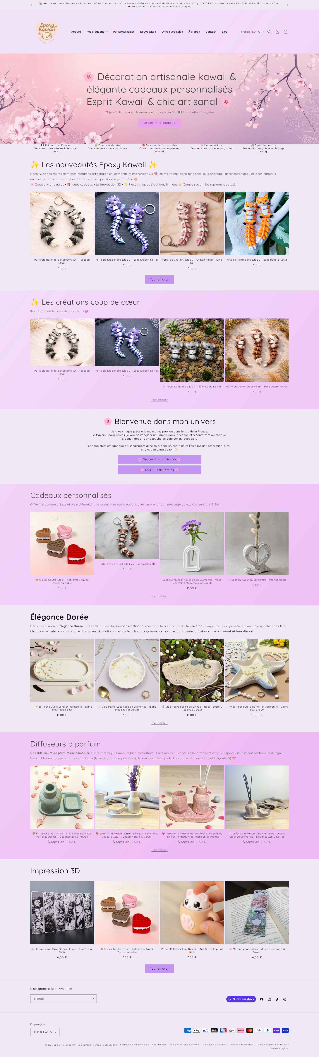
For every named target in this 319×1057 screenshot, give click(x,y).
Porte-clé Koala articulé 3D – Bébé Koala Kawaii (192, 386)
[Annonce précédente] (32, 4)
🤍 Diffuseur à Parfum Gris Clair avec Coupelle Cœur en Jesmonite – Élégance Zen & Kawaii (257, 835)
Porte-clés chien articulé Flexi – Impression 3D (127, 563)
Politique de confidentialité (134, 1044)
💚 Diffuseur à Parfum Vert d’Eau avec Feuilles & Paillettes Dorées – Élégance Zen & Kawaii (62, 835)
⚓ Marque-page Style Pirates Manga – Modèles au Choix (62, 950)
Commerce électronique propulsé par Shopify (92, 1045)
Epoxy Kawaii (61, 1045)
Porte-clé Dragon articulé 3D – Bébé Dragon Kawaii (126, 259)
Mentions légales (280, 1048)
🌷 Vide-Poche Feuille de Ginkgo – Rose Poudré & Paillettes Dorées (192, 708)
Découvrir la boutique (159, 122)
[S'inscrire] (92, 998)
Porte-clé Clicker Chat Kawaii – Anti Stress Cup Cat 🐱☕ (192, 950)
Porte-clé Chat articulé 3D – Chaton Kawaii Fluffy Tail (192, 261)
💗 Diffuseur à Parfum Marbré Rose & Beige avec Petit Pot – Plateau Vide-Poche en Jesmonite (192, 835)
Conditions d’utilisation (215, 1044)
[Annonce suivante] (287, 4)
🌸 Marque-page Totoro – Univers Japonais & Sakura (257, 950)
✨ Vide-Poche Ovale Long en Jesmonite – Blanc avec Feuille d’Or (62, 708)
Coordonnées (159, 1044)
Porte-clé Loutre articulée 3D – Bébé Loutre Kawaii (257, 386)
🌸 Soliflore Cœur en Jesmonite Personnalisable (257, 579)
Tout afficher (159, 279)
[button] (269, 32)
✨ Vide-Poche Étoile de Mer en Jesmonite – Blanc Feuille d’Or (257, 708)
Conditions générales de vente (273, 1044)
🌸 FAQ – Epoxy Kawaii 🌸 (159, 470)
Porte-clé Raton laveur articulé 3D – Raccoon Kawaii (62, 261)
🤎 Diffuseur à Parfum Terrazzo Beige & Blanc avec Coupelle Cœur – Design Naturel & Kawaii (127, 835)
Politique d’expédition (242, 1044)
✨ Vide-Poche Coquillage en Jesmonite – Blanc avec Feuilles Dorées (127, 708)
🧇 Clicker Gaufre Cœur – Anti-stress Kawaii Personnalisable (62, 581)
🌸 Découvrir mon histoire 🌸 (159, 459)
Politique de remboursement (185, 1044)
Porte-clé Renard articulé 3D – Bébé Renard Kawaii (257, 259)
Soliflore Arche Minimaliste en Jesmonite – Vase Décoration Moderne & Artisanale (192, 581)
